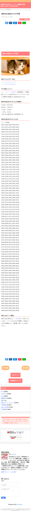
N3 (2, 391)
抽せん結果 (4, 407)
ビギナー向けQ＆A (10, 84)
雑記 (2, 400)
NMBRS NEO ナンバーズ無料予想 (13, 4)
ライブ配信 (15, 318)
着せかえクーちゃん (7, 402)
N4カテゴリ (15, 375)
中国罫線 (26, 19)
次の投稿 (5, 368)
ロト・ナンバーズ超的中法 (9, 92)
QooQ (18, 510)
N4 (21, 19)
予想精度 (4, 409)
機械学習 (4, 398)
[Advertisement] (15, 37)
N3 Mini (3, 393)
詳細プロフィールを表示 (9, 472)
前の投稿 (25, 368)
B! (15, 23)
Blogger (19, 504)
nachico (13, 454)
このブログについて (10, 82)
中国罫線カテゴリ (15, 380)
